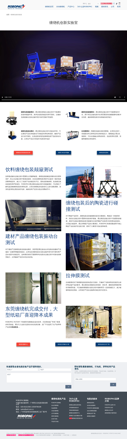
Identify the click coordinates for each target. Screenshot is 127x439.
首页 (7, 14)
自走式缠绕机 (55, 405)
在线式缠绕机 (55, 410)
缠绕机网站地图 (29, 433)
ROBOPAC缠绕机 (56, 402)
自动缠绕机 (60, 7)
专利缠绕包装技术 (74, 407)
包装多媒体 (92, 399)
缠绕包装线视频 (57, 435)
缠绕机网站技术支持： (97, 433)
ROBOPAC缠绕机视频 (93, 408)
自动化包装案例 (91, 405)
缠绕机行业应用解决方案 (75, 415)
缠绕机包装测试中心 (74, 413)
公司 (112, 7)
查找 (84, 3)
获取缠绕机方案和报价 (111, 413)
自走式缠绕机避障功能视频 (43, 435)
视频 (96, 7)
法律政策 (74, 435)
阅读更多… (16, 327)
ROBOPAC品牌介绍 (110, 405)
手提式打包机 (55, 421)
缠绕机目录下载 (91, 413)
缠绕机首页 (49, 7)
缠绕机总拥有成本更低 (75, 405)
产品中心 (71, 7)
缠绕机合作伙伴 (109, 410)
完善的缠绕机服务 (74, 410)
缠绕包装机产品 (58, 399)
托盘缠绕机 (54, 408)
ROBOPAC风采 (109, 407)
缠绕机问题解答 (91, 416)
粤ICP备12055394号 (45, 433)
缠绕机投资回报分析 (76, 418)
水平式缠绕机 (55, 413)
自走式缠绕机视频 (92, 410)
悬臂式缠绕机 (55, 416)
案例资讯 (104, 7)
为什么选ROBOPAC (84, 7)
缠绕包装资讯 (90, 402)
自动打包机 (54, 419)
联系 (119, 7)
